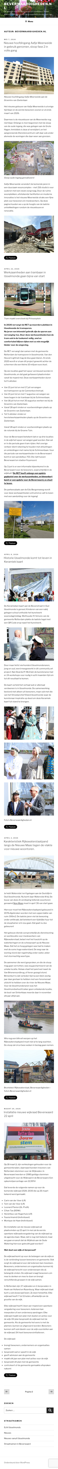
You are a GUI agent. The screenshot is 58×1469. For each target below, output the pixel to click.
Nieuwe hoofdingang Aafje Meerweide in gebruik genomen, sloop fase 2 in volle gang (28, 46)
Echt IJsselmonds (12, 1427)
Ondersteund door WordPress (17, 1462)
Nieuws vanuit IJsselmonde (17, 1438)
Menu (30, 21)
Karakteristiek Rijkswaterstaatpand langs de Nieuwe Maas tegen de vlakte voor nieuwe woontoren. (28, 845)
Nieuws (7, 1433)
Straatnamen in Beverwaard (17, 1444)
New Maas (18, 903)
